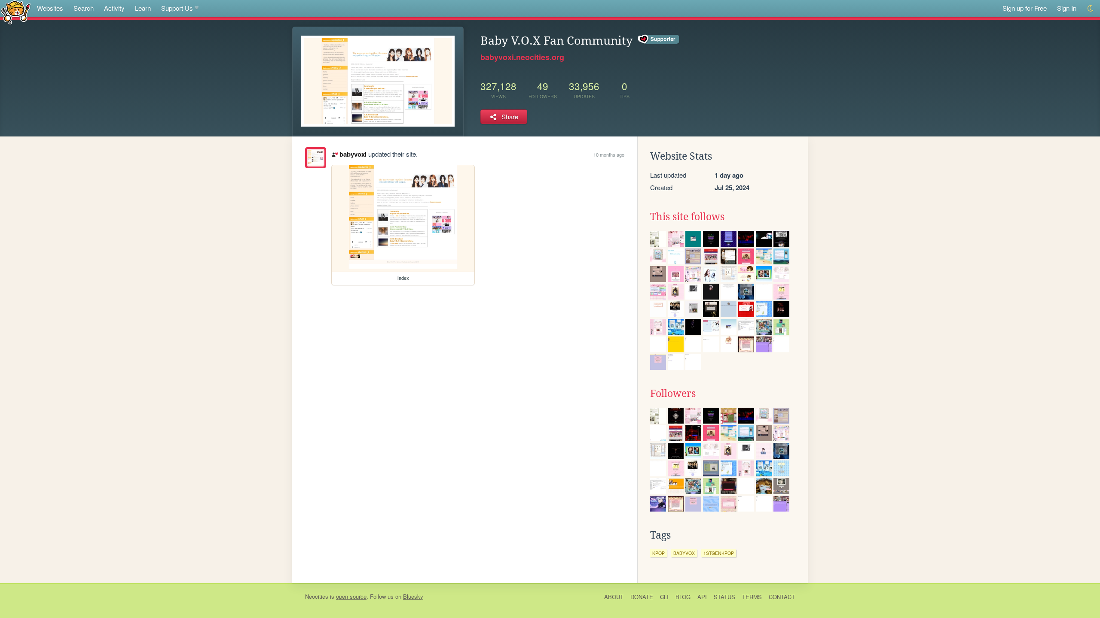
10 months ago (608, 154)
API (702, 597)
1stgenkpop (718, 553)
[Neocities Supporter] (659, 39)
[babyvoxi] (315, 158)
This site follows (687, 216)
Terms (752, 597)
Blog (683, 597)
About (613, 597)
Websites (50, 7)
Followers (673, 393)
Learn (143, 7)
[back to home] (15, 11)
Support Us (177, 7)
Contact (782, 597)
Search (83, 7)
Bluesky (413, 596)
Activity (114, 7)
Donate (641, 597)
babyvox (684, 553)
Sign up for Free (1024, 7)
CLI (664, 597)
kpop (658, 553)
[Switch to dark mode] (1091, 8)
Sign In (1066, 7)
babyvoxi (352, 154)
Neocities (316, 596)
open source (351, 596)
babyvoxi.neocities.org (522, 57)
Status (724, 597)
